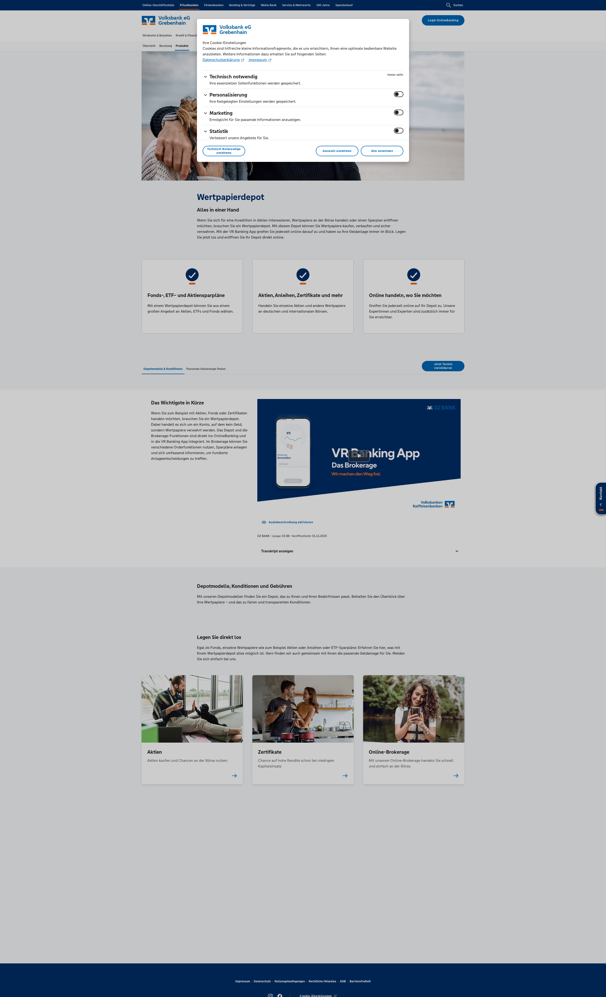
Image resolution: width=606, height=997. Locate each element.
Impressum (258, 60)
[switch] (398, 94)
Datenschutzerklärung (222, 60)
